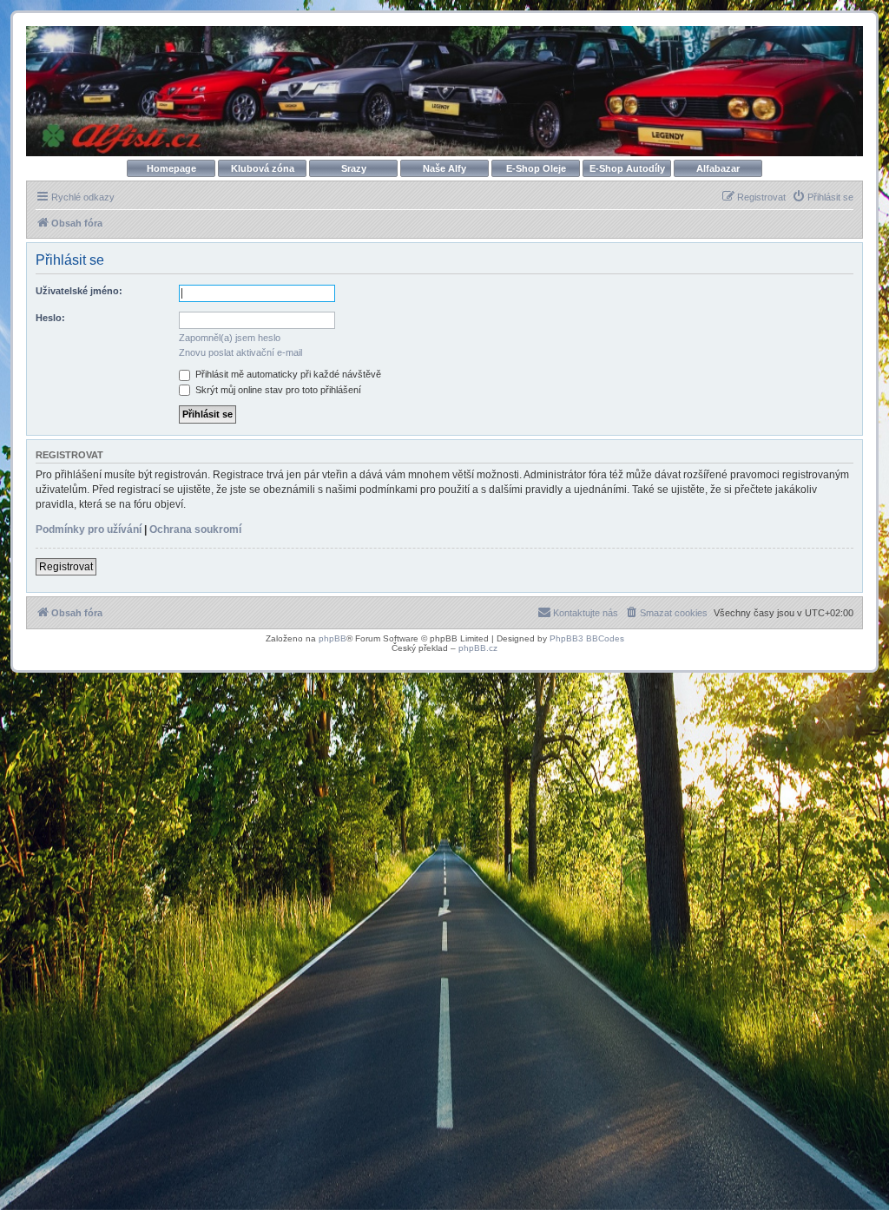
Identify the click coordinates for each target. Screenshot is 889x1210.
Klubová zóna (262, 168)
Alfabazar (718, 168)
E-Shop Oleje (536, 168)
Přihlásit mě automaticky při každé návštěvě (287, 374)
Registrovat (66, 567)
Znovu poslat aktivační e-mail (240, 352)
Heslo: (50, 317)
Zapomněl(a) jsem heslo (229, 337)
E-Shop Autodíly (627, 168)
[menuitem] (822, 197)
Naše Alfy (444, 168)
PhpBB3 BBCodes (587, 638)
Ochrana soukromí (195, 529)
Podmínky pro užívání (89, 529)
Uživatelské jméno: (79, 291)
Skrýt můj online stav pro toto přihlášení (277, 390)
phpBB (332, 638)
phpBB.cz (477, 648)
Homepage (171, 168)
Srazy (353, 168)
